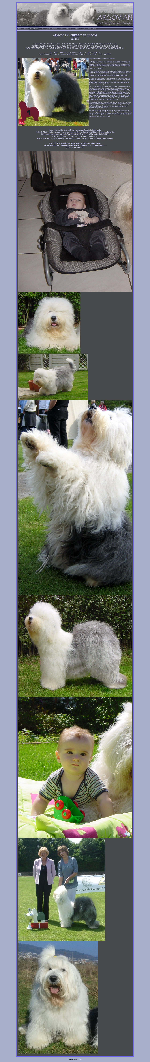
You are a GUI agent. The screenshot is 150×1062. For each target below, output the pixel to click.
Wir (41, 29)
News (26, 29)
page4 (76, 1059)
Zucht (61, 29)
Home (20, 29)
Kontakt (95, 29)
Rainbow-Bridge (79, 29)
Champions (68, 29)
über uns (47, 29)
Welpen (54, 29)
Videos (89, 29)
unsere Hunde (34, 29)
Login (80, 1059)
